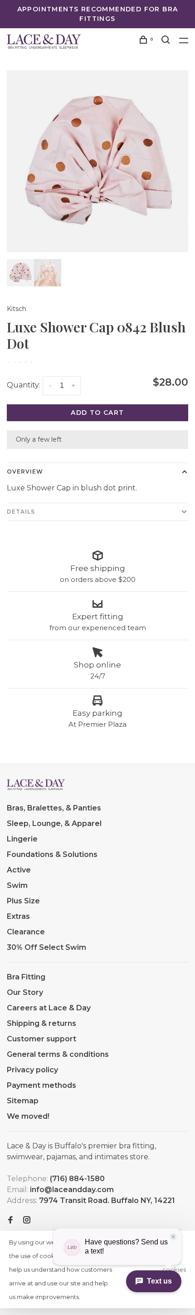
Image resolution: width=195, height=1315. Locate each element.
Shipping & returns (41, 1023)
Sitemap (23, 1100)
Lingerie (22, 839)
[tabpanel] (97, 161)
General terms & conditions (58, 1054)
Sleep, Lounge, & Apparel (54, 823)
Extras (18, 916)
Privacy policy (32, 1069)
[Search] (166, 41)
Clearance (26, 932)
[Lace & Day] (36, 784)
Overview (25, 471)
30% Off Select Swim (46, 947)
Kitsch (16, 309)
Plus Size (23, 901)
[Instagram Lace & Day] (26, 1220)
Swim (17, 885)
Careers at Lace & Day (49, 1008)
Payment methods (41, 1085)
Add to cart (97, 412)
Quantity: (23, 385)
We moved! (28, 1116)
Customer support (41, 1039)
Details (21, 511)
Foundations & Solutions (52, 854)
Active (19, 870)
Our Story (25, 992)
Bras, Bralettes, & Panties (54, 808)
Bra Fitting (26, 977)
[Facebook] (10, 1220)
